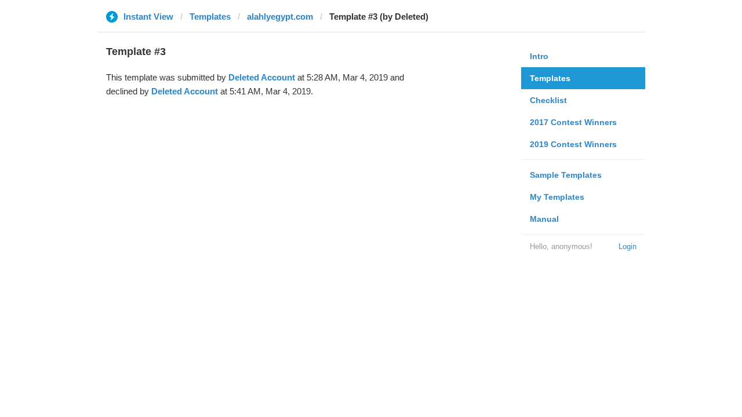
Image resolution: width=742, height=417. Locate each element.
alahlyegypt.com (280, 16)
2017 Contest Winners (573, 122)
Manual (544, 219)
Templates (210, 16)
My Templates (557, 197)
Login (627, 246)
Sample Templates (566, 175)
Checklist (548, 100)
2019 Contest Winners (573, 144)
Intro (539, 56)
